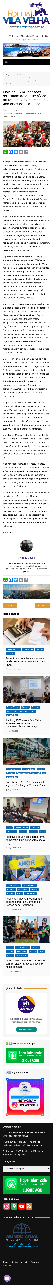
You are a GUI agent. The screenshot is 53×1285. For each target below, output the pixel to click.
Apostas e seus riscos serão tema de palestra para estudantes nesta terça (25, 839)
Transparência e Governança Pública (20, 711)
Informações (28, 649)
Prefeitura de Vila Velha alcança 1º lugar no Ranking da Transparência (23, 1153)
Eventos (10, 952)
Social (13, 116)
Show (42, 952)
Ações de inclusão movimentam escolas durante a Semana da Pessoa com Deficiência (24, 901)
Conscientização (13, 886)
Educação (35, 828)
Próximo (41, 605)
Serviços (10, 653)
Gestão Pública (12, 707)
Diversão (36, 947)
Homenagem (18, 113)
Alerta (9, 828)
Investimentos (30, 113)
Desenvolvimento (13, 649)
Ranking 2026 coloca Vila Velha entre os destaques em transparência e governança (23, 723)
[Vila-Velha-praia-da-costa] (26, 49)
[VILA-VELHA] (26, 1014)
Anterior (11, 605)
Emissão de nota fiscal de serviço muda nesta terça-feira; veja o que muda (25, 661)
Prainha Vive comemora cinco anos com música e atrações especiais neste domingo (26, 963)
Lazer (39, 113)
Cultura (9, 113)
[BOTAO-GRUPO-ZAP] (26, 1184)
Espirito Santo (29, 769)
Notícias (6, 116)
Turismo (19, 116)
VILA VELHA (12, 715)
